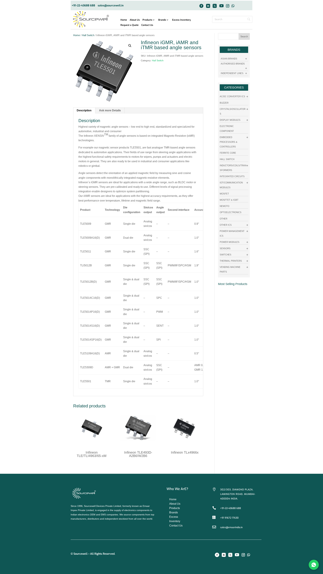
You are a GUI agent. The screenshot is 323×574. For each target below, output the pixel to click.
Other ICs (226, 225)
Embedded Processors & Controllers (228, 142)
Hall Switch (88, 35)
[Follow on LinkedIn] (208, 6)
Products (147, 20)
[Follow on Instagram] (227, 6)
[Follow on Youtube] (221, 6)
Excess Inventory (181, 20)
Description (84, 110)
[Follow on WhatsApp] (233, 6)
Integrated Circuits (232, 176)
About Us (135, 20)
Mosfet (224, 193)
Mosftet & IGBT (229, 200)
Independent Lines (232, 73)
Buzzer (224, 103)
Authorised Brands (233, 63)
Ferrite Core (228, 153)
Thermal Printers (231, 261)
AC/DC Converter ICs (232, 96)
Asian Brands (229, 58)
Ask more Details (110, 110)
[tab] (84, 110)
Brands (162, 20)
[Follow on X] (215, 6)
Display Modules (230, 120)
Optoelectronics (230, 212)
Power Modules (229, 242)
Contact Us (147, 25)
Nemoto (224, 206)
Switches (225, 254)
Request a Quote (129, 25)
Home (123, 20)
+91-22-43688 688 (83, 5)
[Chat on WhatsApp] (314, 565)
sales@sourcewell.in (111, 5)
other (223, 218)
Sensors (225, 248)
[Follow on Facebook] (201, 6)
